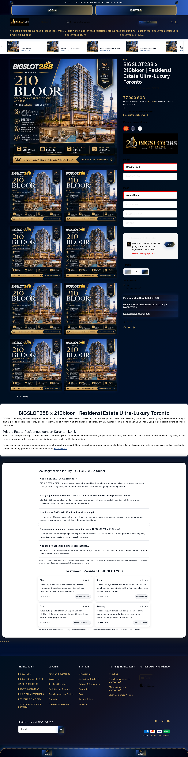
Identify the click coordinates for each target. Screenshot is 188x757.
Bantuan (151, 102)
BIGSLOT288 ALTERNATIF (30, 679)
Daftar (141, 754)
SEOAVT (4, 641)
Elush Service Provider (59, 689)
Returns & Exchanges (89, 684)
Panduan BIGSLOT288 (59, 674)
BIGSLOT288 (144, 31)
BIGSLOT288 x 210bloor (54, 31)
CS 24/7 (130, 223)
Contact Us (84, 689)
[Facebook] (125, 328)
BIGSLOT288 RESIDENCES (165, 31)
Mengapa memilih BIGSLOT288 (117, 688)
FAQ (81, 694)
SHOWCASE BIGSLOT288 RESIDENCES (87, 31)
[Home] (19, 22)
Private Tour (132, 204)
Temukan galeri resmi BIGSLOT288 (119, 680)
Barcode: (144, 88)
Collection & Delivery (89, 679)
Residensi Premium (57, 684)
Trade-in (53, 699)
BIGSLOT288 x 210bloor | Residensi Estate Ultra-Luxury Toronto (94, 2)
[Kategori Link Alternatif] (133, 128)
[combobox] (95, 21)
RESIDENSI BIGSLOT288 (30, 699)
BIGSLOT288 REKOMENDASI (122, 31)
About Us (113, 674)
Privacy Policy (86, 699)
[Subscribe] (61, 729)
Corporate (54, 679)
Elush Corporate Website (121, 695)
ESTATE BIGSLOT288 (28, 689)
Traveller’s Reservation (60, 704)
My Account (85, 674)
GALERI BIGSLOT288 (20, 35)
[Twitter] (130, 328)
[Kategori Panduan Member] (140, 128)
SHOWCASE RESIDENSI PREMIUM (29, 705)
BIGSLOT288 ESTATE (75, 35)
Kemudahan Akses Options (61, 694)
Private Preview (134, 214)
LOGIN (52, 10)
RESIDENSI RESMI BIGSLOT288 (25, 31)
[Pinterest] (134, 328)
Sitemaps (83, 704)
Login (47, 754)
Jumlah (127, 265)
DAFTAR (136, 10)
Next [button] (176, 2)
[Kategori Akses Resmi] (126, 128)
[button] (25, 31)
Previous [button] (11, 2)
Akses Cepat (133, 195)
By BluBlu (166, 736)
